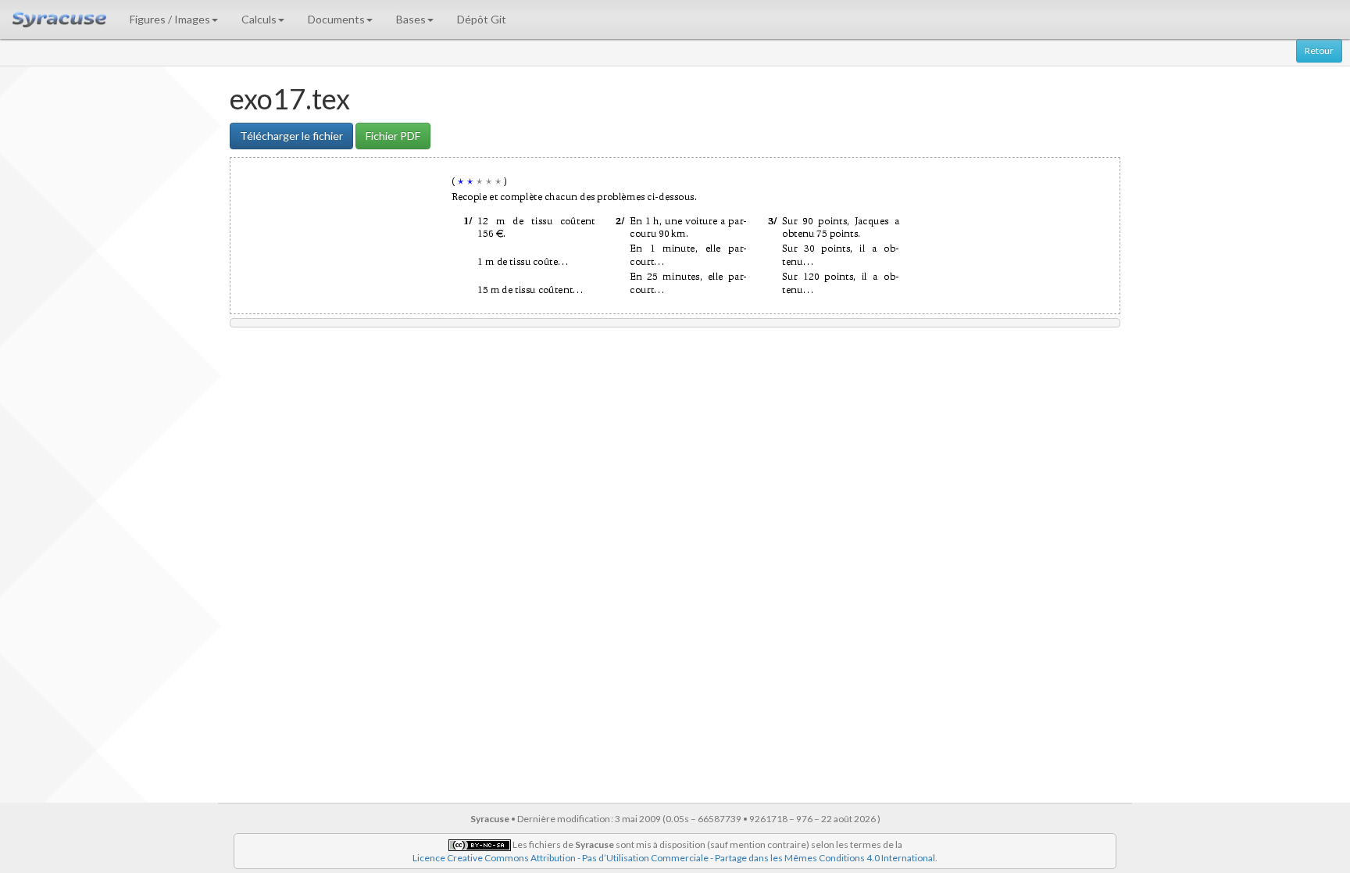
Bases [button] (411, 19)
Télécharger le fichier (291, 135)
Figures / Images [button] (170, 19)
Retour (1319, 50)
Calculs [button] (259, 19)
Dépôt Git (481, 19)
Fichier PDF (393, 135)
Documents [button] (336, 19)
